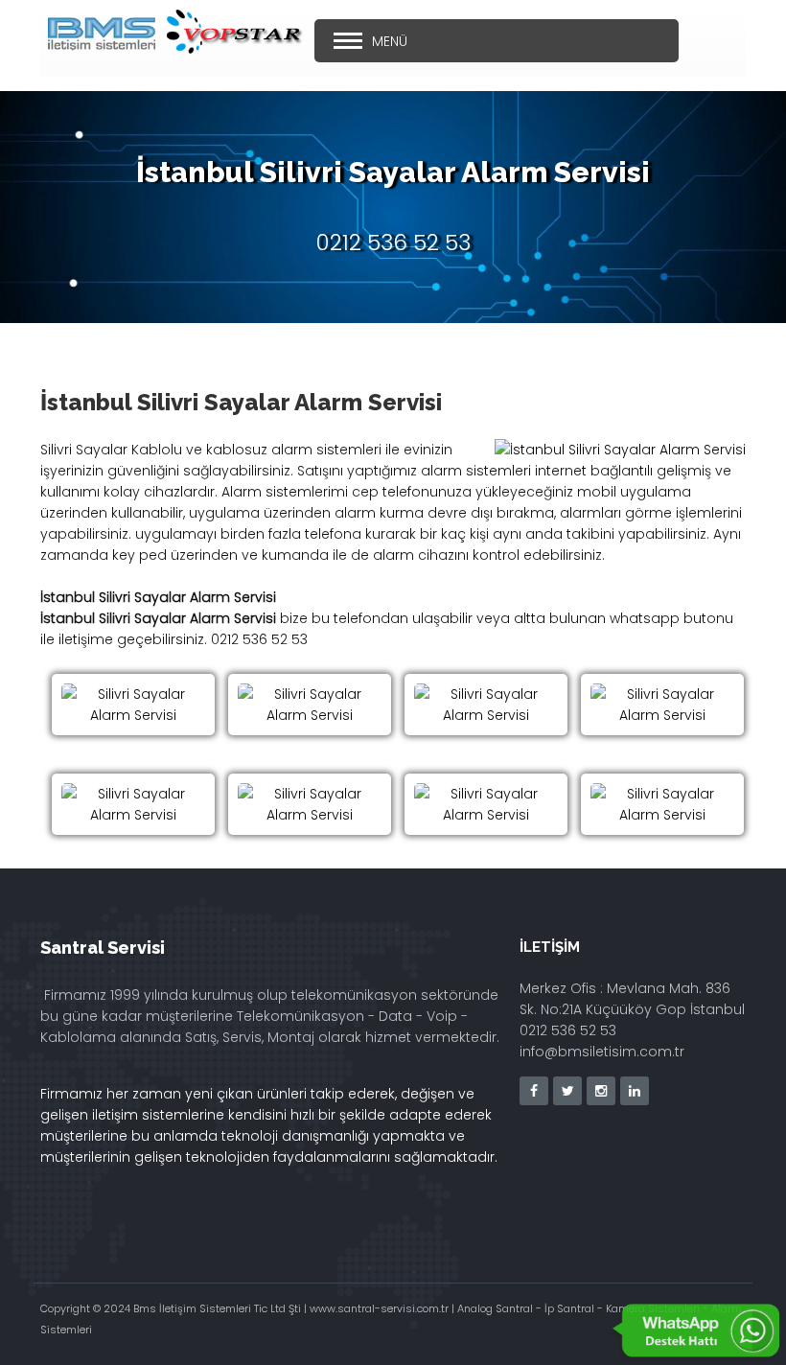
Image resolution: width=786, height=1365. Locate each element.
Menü (389, 41)
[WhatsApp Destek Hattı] (695, 1331)
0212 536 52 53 (393, 242)
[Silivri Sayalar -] (133, 705)
